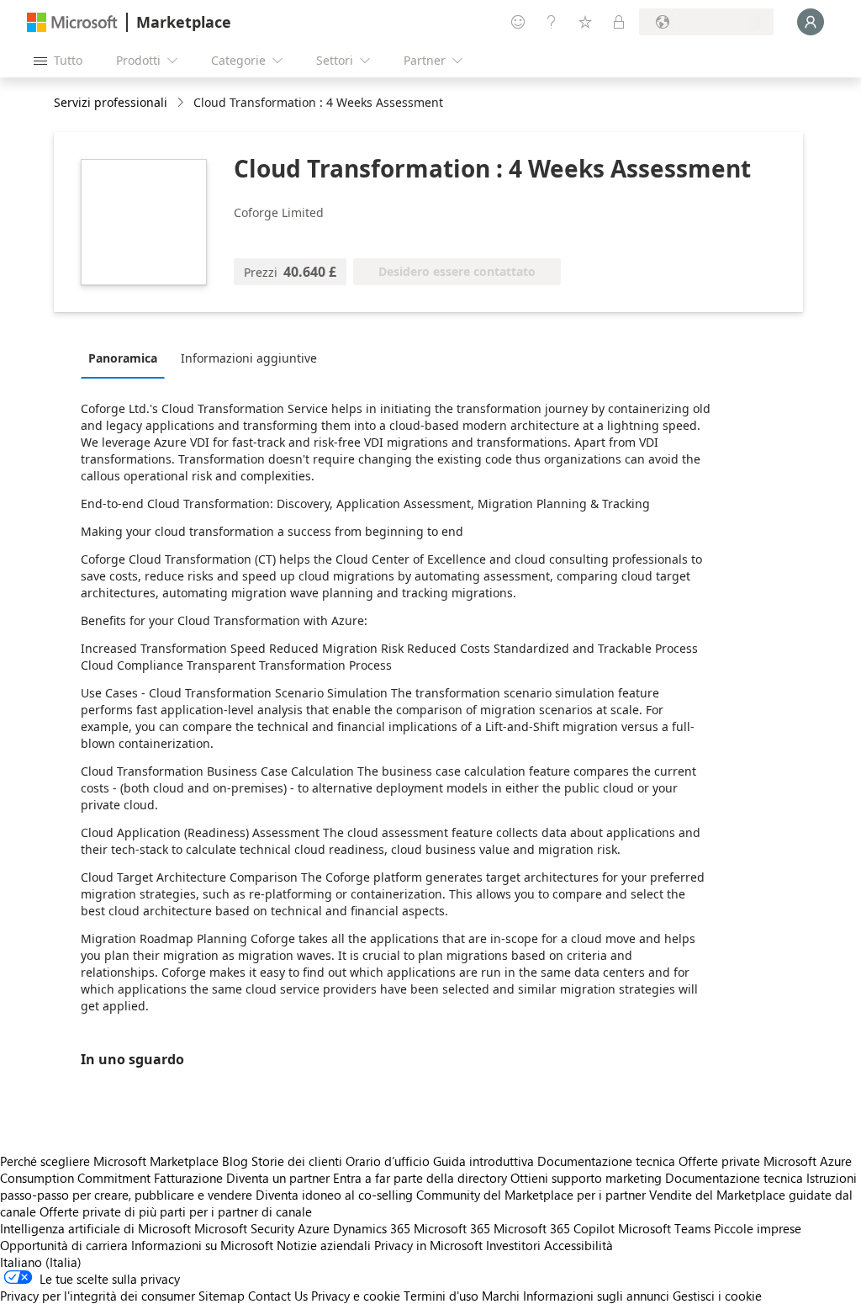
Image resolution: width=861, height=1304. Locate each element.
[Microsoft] (72, 22)
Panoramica (122, 358)
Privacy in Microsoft (428, 1245)
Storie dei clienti (296, 1161)
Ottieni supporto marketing (586, 1177)
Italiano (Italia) (41, 1262)
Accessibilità (578, 1245)
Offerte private (719, 1161)
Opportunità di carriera (64, 1245)
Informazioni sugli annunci (596, 1295)
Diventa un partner (278, 1177)
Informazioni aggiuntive (249, 358)
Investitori (513, 1245)
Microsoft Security (244, 1228)
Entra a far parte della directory (420, 1177)
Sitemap (221, 1295)
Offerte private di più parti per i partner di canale (176, 1211)
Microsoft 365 (452, 1228)
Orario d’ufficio (388, 1161)
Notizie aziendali (324, 1245)
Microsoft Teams (664, 1228)
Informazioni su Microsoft (202, 1245)
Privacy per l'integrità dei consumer (97, 1295)
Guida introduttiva (483, 1161)
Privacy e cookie (355, 1295)
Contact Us (278, 1295)
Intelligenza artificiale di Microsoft (95, 1228)
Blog (235, 1161)
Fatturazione (188, 1177)
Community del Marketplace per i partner (531, 1194)
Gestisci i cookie (717, 1295)
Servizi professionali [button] (110, 102)
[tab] (127, 357)
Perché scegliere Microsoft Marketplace (109, 1161)
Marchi (501, 1295)
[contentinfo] (182, 103)
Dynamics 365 (371, 1228)
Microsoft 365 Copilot (554, 1228)
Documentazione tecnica (606, 1161)
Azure (314, 1228)
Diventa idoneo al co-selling (334, 1194)
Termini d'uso (441, 1295)
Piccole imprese (757, 1228)
